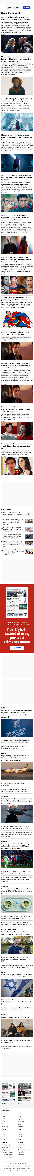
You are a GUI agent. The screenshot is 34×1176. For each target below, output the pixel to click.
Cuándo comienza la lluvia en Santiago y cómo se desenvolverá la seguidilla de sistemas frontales (16, 827)
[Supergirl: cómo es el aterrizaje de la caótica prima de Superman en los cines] (17, 44)
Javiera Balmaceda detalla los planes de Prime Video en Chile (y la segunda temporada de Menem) (17, 966)
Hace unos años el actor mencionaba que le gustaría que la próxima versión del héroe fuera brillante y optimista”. (16, 338)
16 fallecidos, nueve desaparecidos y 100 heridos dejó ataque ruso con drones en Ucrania (17, 1009)
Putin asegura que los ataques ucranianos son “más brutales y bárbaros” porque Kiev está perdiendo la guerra (16, 1002)
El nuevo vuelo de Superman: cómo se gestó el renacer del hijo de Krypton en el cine (16, 137)
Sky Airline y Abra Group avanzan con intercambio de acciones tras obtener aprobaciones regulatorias (15, 758)
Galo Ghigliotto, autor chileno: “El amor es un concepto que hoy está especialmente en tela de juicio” (15, 959)
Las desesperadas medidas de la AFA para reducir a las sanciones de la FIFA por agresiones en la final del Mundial (16, 846)
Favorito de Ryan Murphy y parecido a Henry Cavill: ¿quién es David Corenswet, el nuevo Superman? (16, 366)
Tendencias (4, 796)
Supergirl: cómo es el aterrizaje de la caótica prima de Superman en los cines (15, 18)
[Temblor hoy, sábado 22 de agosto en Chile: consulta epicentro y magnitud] (29, 514)
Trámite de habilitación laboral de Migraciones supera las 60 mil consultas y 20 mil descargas (15, 741)
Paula (3, 1015)
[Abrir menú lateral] (2, 7)
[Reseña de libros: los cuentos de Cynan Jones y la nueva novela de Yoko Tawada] (17, 945)
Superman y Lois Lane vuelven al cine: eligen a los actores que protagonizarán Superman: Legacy (15, 409)
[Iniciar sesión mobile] (32, 8)
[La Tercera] (9, 1102)
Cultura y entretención (9, 929)
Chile (3, 708)
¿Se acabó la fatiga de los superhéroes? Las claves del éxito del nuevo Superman (16, 100)
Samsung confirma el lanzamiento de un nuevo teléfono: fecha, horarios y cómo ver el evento (16, 891)
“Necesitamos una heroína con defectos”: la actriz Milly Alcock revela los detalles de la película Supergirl (16, 59)
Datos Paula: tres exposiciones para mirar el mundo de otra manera (16, 1047)
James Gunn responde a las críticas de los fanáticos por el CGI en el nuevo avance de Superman (16, 178)
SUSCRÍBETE (17, 648)
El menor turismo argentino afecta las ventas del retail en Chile (15, 784)
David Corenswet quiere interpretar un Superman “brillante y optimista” (15, 333)
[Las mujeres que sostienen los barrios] (17, 1028)
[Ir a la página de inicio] (13, 8)
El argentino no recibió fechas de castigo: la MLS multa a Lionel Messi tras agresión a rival (15, 872)
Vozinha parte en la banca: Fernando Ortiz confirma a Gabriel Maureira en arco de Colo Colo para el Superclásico (16, 879)
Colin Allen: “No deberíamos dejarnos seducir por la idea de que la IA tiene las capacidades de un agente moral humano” (13, 522)
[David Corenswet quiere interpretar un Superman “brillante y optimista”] (17, 351)
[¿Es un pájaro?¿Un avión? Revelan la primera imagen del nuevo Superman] (17, 319)
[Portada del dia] (17, 617)
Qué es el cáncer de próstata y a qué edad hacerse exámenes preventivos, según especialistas (13, 529)
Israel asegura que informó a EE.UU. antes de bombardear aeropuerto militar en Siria (16, 976)
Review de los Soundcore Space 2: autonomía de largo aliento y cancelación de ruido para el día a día (16, 923)
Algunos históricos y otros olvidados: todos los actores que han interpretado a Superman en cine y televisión (16, 260)
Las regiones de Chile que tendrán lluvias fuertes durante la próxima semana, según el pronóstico (12, 536)
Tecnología (4, 886)
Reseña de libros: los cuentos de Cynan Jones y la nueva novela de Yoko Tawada (15, 933)
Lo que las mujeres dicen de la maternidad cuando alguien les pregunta (16, 1041)
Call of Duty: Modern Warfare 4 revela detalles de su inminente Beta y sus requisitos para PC (16, 917)
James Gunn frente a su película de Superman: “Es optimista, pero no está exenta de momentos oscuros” (15, 218)
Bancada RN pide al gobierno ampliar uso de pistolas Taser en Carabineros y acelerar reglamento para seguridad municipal (16, 714)
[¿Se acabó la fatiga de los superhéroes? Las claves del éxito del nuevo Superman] (17, 122)
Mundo (3, 972)
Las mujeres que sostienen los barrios (15, 1017)
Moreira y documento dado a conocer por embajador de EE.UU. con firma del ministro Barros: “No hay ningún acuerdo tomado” (13, 552)
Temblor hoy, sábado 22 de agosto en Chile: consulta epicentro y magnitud (13, 513)
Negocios (4, 753)
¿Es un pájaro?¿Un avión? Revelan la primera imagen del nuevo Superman (15, 299)
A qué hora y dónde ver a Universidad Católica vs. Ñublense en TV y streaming (15, 747)
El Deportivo (5, 841)
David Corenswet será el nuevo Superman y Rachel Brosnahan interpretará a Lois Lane (16, 446)
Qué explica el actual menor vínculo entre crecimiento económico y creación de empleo (14, 790)
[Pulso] (25, 1102)
